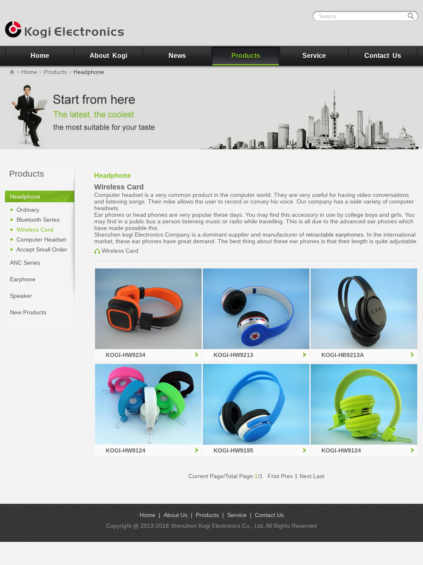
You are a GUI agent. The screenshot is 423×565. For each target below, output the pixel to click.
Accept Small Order (42, 249)
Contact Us (382, 55)
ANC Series (25, 262)
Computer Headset (41, 239)
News (177, 55)
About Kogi (108, 55)
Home (40, 55)
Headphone (25, 196)
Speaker (21, 295)
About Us (176, 515)
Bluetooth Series (38, 219)
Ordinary (28, 209)
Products (245, 55)
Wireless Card (35, 229)
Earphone (23, 279)
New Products (28, 312)
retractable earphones (335, 234)
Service (314, 55)
